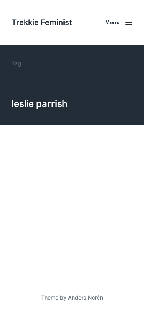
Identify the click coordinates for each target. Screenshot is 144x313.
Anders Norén (85, 297)
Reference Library (65, 253)
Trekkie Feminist (42, 22)
